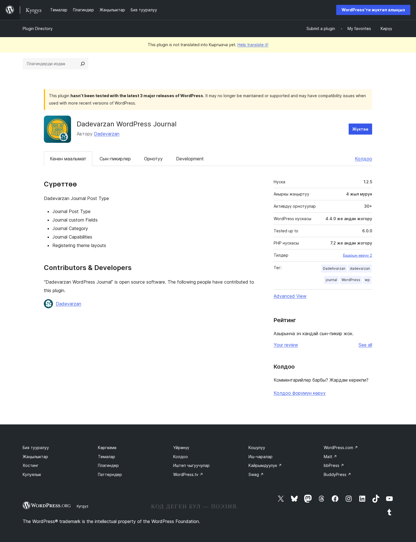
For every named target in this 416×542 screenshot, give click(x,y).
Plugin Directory (38, 28)
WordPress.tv (188, 474)
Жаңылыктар (35, 456)
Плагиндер (108, 465)
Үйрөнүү (181, 447)
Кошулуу (256, 447)
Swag (256, 474)
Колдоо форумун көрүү (300, 393)
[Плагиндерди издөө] (82, 63)
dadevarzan (360, 268)
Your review (286, 345)
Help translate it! (252, 44)
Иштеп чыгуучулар (191, 465)
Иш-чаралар (260, 456)
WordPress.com (341, 447)
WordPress (351, 280)
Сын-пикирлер (115, 158)
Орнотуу (153, 158)
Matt (330, 456)
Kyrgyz (82, 506)
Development (190, 158)
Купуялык (32, 474)
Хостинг (30, 465)
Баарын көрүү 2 (357, 255)
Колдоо (363, 158)
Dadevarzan (106, 134)
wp (367, 280)
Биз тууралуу (36, 447)
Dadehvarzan (334, 268)
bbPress (334, 465)
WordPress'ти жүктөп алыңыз (373, 9)
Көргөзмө (107, 447)
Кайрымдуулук (265, 465)
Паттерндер (110, 474)
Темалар (106, 456)
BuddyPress (337, 474)
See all (365, 345)
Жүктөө (360, 129)
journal (331, 280)
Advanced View (290, 296)
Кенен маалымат (68, 158)
